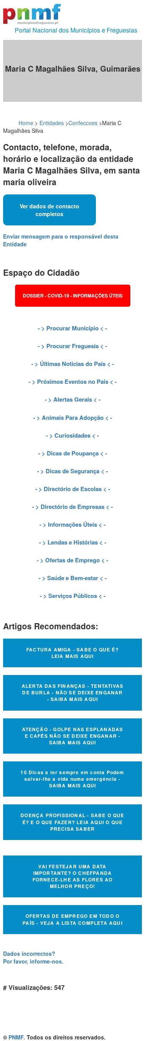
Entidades (51, 123)
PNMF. (17, 1037)
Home (26, 123)
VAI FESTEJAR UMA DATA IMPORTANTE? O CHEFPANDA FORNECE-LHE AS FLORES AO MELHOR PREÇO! (72, 876)
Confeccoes (82, 123)
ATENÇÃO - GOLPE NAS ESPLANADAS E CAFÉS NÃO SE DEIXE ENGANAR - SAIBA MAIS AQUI (72, 736)
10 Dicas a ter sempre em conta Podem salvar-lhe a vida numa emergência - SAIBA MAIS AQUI (72, 779)
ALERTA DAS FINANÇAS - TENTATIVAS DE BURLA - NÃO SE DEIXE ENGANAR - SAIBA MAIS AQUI (72, 692)
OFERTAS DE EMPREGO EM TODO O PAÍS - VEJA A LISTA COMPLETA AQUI (72, 919)
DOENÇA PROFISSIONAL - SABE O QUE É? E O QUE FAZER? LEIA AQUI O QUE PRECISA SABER (72, 822)
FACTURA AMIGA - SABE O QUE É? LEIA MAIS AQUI (72, 653)
